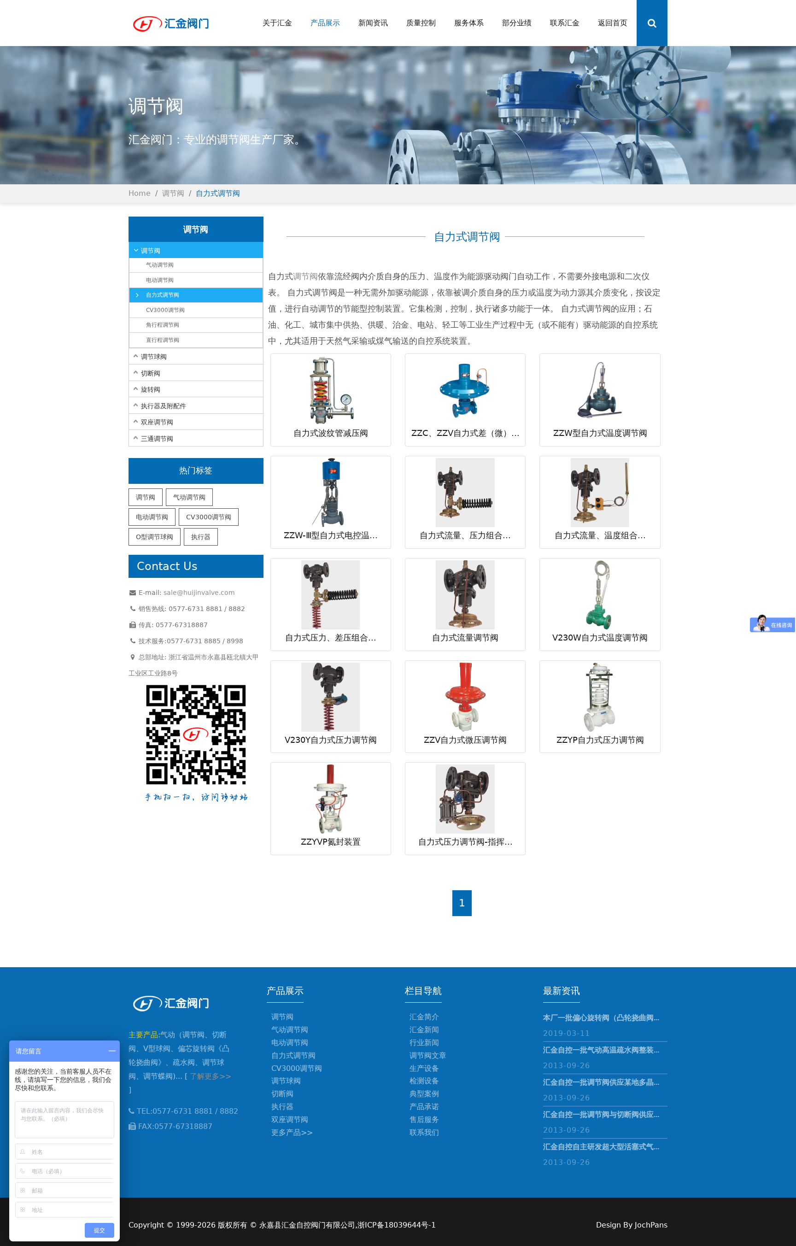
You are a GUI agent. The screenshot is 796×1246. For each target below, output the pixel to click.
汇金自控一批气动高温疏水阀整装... (601, 1050)
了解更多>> (210, 1076)
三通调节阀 (157, 438)
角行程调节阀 (162, 325)
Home (140, 193)
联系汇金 (564, 22)
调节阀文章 (428, 1055)
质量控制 (421, 22)
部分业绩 (517, 22)
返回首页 (612, 22)
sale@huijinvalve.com (199, 592)
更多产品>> (292, 1132)
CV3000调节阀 (165, 310)
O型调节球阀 (154, 537)
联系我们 (424, 1132)
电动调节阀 (160, 280)
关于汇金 (277, 22)
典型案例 (424, 1093)
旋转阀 (150, 389)
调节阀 (173, 193)
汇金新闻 (424, 1029)
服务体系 (469, 22)
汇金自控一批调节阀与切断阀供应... (601, 1114)
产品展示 (325, 22)
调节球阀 (154, 356)
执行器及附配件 (163, 406)
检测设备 (424, 1080)
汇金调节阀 (170, 23)
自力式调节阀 (218, 193)
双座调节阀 (157, 422)
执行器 (201, 537)
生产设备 (424, 1068)
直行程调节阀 (162, 340)
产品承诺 (424, 1106)
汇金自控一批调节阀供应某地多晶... (601, 1082)
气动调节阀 (160, 265)
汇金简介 (424, 1016)
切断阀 (150, 373)
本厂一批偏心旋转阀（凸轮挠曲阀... (601, 1018)
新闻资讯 (373, 22)
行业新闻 (424, 1042)
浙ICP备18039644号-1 (396, 1225)
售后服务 (424, 1119)
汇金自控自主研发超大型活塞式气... (601, 1147)
